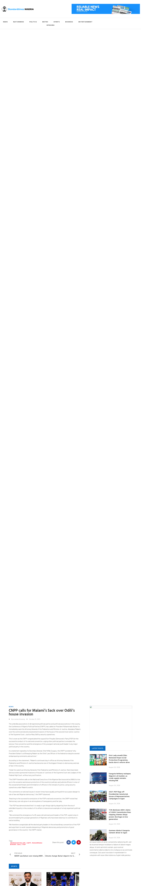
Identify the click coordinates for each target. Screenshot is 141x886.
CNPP (29, 843)
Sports (57, 22)
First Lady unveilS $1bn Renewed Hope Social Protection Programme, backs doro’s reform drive (119, 759)
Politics (33, 22)
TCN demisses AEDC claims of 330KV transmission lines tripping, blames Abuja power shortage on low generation (120, 814)
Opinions (50, 25)
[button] (68, 842)
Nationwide (18, 22)
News (5, 22)
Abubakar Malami (18, 843)
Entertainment (85, 22)
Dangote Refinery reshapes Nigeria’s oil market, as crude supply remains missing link (120, 777)
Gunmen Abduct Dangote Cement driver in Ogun (119, 831)
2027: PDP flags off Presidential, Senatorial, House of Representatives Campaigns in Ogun (119, 795)
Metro (45, 22)
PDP (24, 844)
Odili (19, 844)
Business (69, 22)
